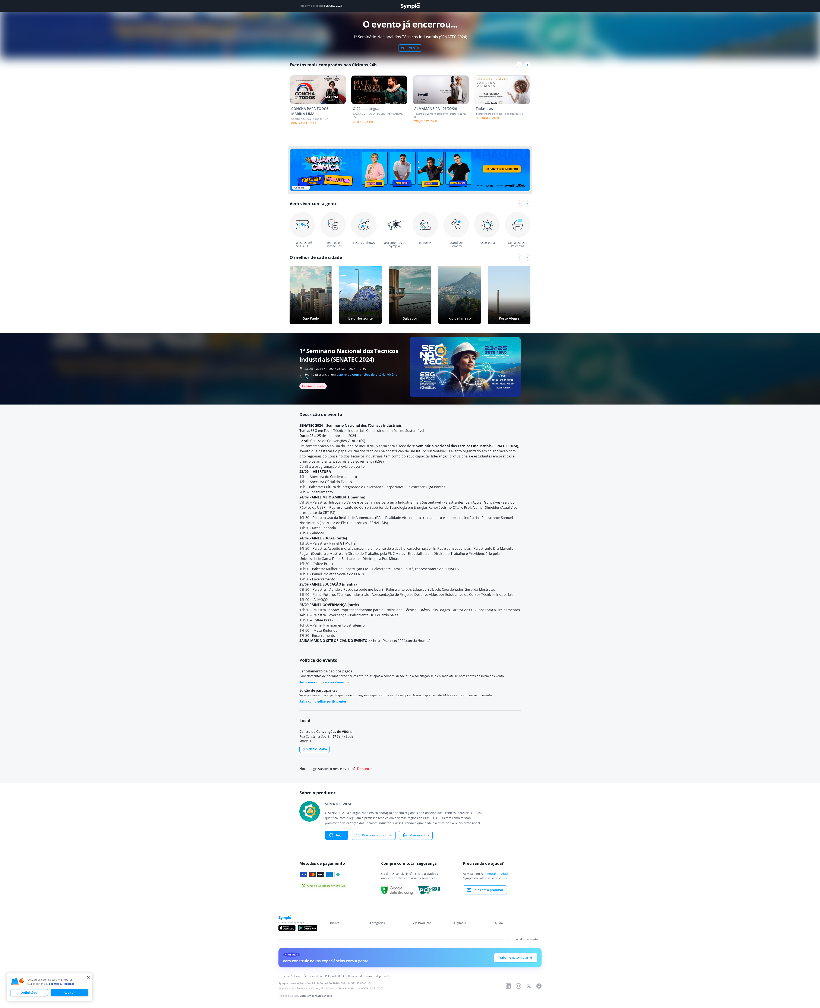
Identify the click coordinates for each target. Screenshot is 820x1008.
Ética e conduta (313, 976)
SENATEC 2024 (333, 5)
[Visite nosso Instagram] (518, 986)
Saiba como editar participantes (322, 701)
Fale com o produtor (377, 835)
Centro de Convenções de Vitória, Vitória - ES (352, 376)
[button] (18, 982)
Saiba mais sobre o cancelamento (324, 682)
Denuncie (364, 769)
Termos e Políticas (289, 976)
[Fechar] (88, 977)
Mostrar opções (529, 939)
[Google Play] (307, 928)
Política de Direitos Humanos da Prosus (348, 976)
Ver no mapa (316, 749)
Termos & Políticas (61, 984)
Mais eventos (419, 835)
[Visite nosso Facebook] (539, 986)
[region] (49, 987)
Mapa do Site (383, 976)
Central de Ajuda (497, 874)
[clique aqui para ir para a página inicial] (410, 6)
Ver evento (410, 48)
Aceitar (69, 992)
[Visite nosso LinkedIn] (508, 986)
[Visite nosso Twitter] (528, 986)
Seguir (340, 835)
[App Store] (287, 928)
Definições (29, 992)
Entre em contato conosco (316, 996)
